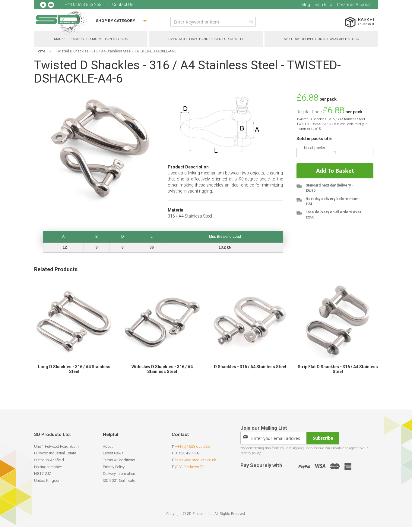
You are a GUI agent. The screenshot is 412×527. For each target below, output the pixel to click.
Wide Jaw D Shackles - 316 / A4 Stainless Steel (162, 369)
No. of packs (314, 148)
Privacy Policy (114, 467)
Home (40, 51)
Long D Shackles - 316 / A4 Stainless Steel (74, 369)
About (108, 446)
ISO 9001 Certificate (119, 480)
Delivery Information (119, 473)
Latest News (113, 453)
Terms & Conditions (119, 460)
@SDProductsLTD (189, 467)
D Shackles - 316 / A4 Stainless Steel (250, 366)
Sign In (321, 4)
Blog (305, 4)
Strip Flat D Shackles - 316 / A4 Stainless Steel (338, 369)
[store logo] (61, 22)
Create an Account (354, 4)
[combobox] (213, 22)
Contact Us (122, 4)
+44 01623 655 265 (83, 4)
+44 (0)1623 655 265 (192, 446)
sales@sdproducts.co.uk (195, 460)
